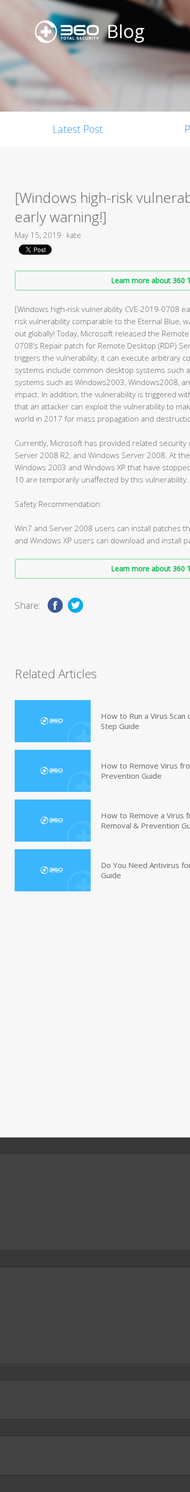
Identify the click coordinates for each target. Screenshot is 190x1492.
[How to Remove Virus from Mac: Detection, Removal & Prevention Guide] (53, 771)
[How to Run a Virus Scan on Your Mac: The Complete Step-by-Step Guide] (53, 721)
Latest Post (78, 129)
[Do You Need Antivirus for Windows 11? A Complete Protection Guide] (53, 870)
